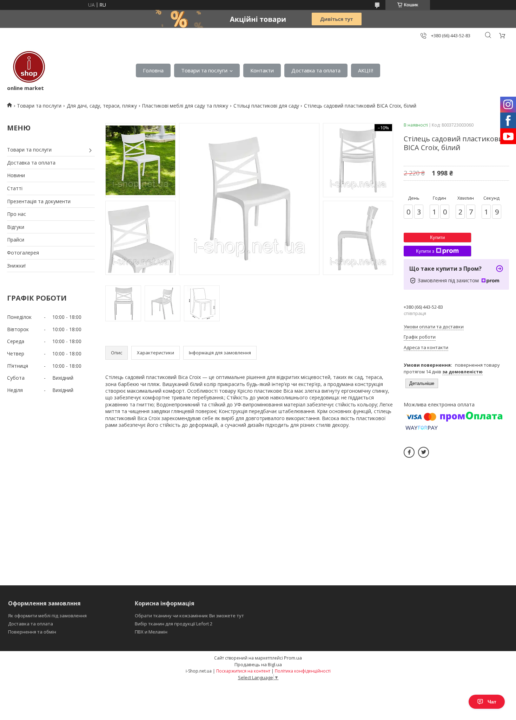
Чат (492, 702)
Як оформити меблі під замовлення (47, 615)
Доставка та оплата (315, 70)
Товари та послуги (204, 70)
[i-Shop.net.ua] (27, 67)
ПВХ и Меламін (151, 632)
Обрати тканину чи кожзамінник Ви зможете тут (189, 615)
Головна (153, 70)
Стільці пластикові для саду (266, 105)
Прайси (15, 239)
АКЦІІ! (365, 70)
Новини (16, 175)
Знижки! (16, 265)
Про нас (16, 214)
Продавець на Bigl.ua (258, 664)
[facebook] (409, 452)
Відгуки (15, 227)
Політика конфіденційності (303, 671)
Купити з (425, 251)
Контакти (262, 70)
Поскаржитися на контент (243, 671)
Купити (437, 237)
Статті (14, 188)
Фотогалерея (23, 252)
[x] (423, 452)
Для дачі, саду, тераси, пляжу (102, 105)
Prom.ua (293, 658)
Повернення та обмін (32, 632)
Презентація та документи (39, 201)
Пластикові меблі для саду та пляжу (185, 105)
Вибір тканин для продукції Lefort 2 (173, 624)
